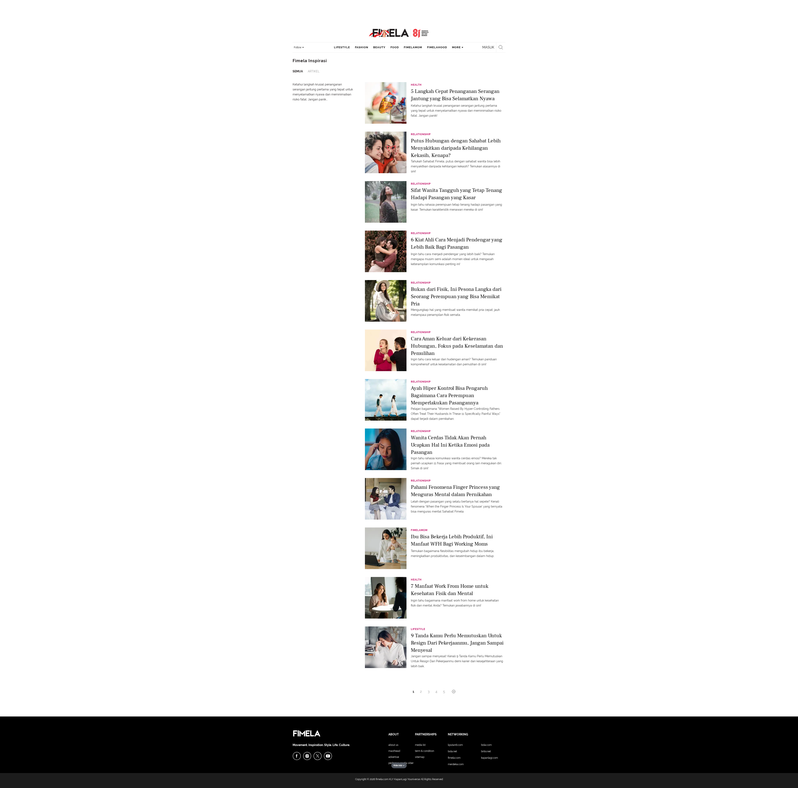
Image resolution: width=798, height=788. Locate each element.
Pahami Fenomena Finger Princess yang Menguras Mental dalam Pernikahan (455, 491)
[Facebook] (297, 756)
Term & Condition (424, 751)
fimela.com (382, 779)
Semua (298, 71)
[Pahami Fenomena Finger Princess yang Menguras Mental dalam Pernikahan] (385, 498)
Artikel (313, 71)
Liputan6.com (455, 745)
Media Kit (420, 745)
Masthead (394, 751)
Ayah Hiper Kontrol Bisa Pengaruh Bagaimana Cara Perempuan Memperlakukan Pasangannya (449, 395)
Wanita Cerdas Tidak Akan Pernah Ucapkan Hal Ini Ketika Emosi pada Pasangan (450, 444)
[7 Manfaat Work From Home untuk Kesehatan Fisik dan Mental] (385, 597)
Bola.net (452, 751)
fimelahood (437, 47)
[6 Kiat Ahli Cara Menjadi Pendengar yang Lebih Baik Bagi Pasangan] (385, 251)
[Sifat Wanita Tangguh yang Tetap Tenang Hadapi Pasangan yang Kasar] (385, 201)
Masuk (488, 47)
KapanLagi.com (489, 757)
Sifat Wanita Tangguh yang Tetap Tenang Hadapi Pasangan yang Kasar (456, 194)
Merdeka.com (456, 764)
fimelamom (413, 47)
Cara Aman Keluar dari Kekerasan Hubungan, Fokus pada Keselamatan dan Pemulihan (457, 345)
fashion (361, 47)
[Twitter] (317, 756)
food (394, 47)
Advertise (393, 757)
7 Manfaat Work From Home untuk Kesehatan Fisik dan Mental (449, 590)
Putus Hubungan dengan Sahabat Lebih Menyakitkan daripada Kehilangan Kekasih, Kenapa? (456, 147)
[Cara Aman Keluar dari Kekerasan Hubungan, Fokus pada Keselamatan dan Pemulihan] (385, 350)
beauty (379, 47)
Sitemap (419, 757)
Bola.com (486, 745)
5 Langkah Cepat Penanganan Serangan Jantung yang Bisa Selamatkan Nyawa (455, 95)
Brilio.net (486, 751)
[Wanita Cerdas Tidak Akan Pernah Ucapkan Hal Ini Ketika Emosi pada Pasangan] (385, 449)
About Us (393, 745)
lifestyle (342, 47)
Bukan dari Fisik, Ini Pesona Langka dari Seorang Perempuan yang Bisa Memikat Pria (456, 296)
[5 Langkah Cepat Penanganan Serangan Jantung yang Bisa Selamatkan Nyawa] (385, 102)
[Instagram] (307, 756)
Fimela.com (454, 757)
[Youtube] (328, 756)
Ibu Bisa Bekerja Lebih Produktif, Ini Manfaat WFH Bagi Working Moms (452, 540)
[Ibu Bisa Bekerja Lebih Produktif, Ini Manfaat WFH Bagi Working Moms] (385, 548)
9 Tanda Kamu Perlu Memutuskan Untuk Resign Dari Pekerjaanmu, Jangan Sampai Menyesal (457, 642)
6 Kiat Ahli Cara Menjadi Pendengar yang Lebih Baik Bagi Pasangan (456, 243)
